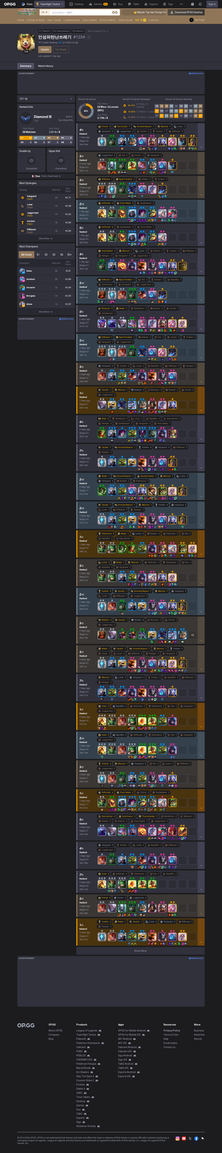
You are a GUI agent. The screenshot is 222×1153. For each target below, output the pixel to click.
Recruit (198, 1038)
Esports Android (127, 1072)
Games (80, 1105)
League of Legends (86, 1030)
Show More (44, 238)
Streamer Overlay (86, 1126)
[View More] (181, 4)
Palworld (81, 1038)
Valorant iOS (125, 1051)
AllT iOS (122, 1043)
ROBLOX (81, 1055)
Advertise (199, 1034)
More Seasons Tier (97, 31)
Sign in (212, 4)
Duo (78, 1109)
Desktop (80, 1101)
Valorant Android (127, 1047)
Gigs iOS (122, 1059)
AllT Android (125, 1038)
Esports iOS (124, 1076)
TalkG (79, 1113)
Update (45, 49)
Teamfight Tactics (50, 4)
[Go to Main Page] (10, 4)
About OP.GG (55, 1030)
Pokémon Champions (88, 1043)
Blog (51, 1038)
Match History (45, 66)
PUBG (79, 1051)
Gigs (78, 1122)
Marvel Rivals (83, 1068)
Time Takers (83, 1097)
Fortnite (80, 1084)
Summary (25, 66)
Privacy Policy (172, 1030)
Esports (80, 1117)
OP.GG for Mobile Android (132, 1030)
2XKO (79, 1093)
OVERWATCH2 (84, 1059)
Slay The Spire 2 (85, 1076)
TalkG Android (125, 1063)
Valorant (81, 1047)
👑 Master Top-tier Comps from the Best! (139, 12)
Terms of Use (171, 1034)
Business (199, 1030)
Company (54, 1034)
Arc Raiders (82, 1072)
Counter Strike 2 (85, 1080)
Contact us (169, 1047)
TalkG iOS (123, 1068)
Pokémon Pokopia (86, 1063)
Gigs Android (125, 1055)
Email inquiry (170, 1043)
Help (166, 1038)
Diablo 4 (80, 1088)
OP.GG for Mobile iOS (129, 1034)
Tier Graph (61, 49)
